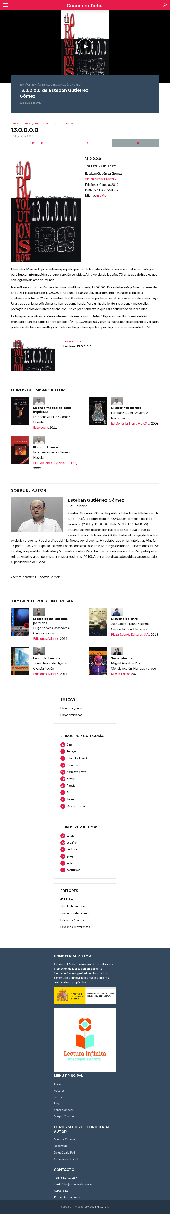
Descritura (61, 1146)
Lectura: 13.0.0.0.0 (77, 346)
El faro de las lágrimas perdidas (50, 621)
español (25, 84)
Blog (57, 1103)
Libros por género (71, 708)
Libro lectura (72, 341)
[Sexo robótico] (98, 661)
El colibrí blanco (45, 447)
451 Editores (68, 899)
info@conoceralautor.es (77, 1184)
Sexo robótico (122, 658)
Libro (45, 84)
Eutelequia (40, 427)
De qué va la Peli (64, 1152)
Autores (59, 1090)
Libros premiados (71, 715)
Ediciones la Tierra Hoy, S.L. (130, 423)
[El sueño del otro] (98, 622)
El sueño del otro (124, 619)
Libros (58, 1097)
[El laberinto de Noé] (98, 411)
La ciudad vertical (47, 658)
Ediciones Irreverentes (75, 926)
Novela (76, 84)
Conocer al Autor (96, 1207)
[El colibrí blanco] (20, 450)
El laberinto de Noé (126, 408)
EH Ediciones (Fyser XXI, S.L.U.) (55, 463)
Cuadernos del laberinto (75, 913)
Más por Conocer (65, 1139)
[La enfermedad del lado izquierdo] (20, 411)
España (36, 84)
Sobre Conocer (63, 1109)
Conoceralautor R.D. (67, 1159)
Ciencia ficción (60, 84)
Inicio (57, 1084)
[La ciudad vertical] (20, 661)
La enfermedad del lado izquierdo (52, 410)
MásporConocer (64, 1116)
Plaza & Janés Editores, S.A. (130, 634)
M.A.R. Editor (120, 674)
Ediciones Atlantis (46, 638)
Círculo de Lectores (73, 906)
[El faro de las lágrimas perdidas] (20, 622)
